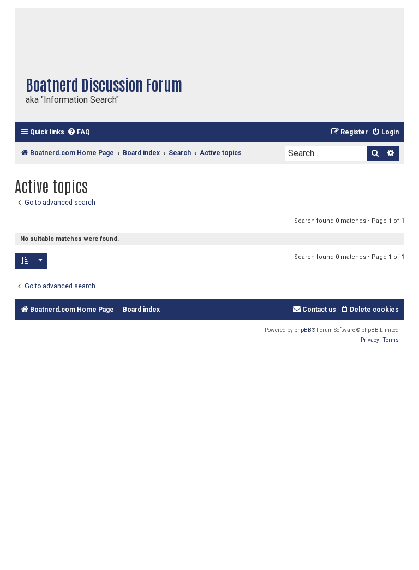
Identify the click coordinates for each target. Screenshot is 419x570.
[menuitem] (78, 132)
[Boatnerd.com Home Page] (134, 38)
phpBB (303, 330)
